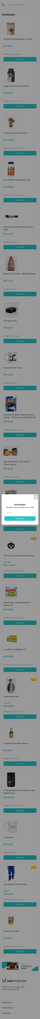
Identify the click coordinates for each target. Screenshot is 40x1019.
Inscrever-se (20, 518)
